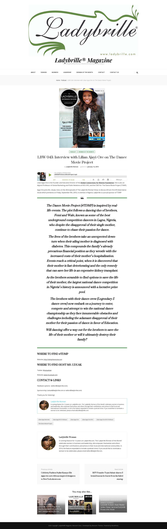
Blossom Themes (97, 525)
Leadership (67, 72)
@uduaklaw (47, 370)
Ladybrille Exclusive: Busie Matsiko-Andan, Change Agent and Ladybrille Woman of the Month (113, 507)
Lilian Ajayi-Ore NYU (87, 419)
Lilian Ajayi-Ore (75, 419)
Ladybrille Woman (72, 167)
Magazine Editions (116, 500)
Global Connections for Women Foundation (97, 183)
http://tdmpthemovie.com (52, 359)
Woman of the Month (84, 72)
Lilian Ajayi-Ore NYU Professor (105, 419)
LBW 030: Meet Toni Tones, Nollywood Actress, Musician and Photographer (80, 509)
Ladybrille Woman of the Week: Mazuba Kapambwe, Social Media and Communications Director (50, 509)
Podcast (73, 152)
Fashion (44, 72)
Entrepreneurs (105, 500)
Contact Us (114, 72)
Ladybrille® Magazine (83, 60)
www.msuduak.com (50, 375)
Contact (101, 72)
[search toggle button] (137, 72)
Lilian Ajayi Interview (44, 419)
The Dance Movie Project (45, 423)
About (33, 72)
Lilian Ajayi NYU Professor (60, 419)
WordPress (115, 525)
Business (55, 72)
